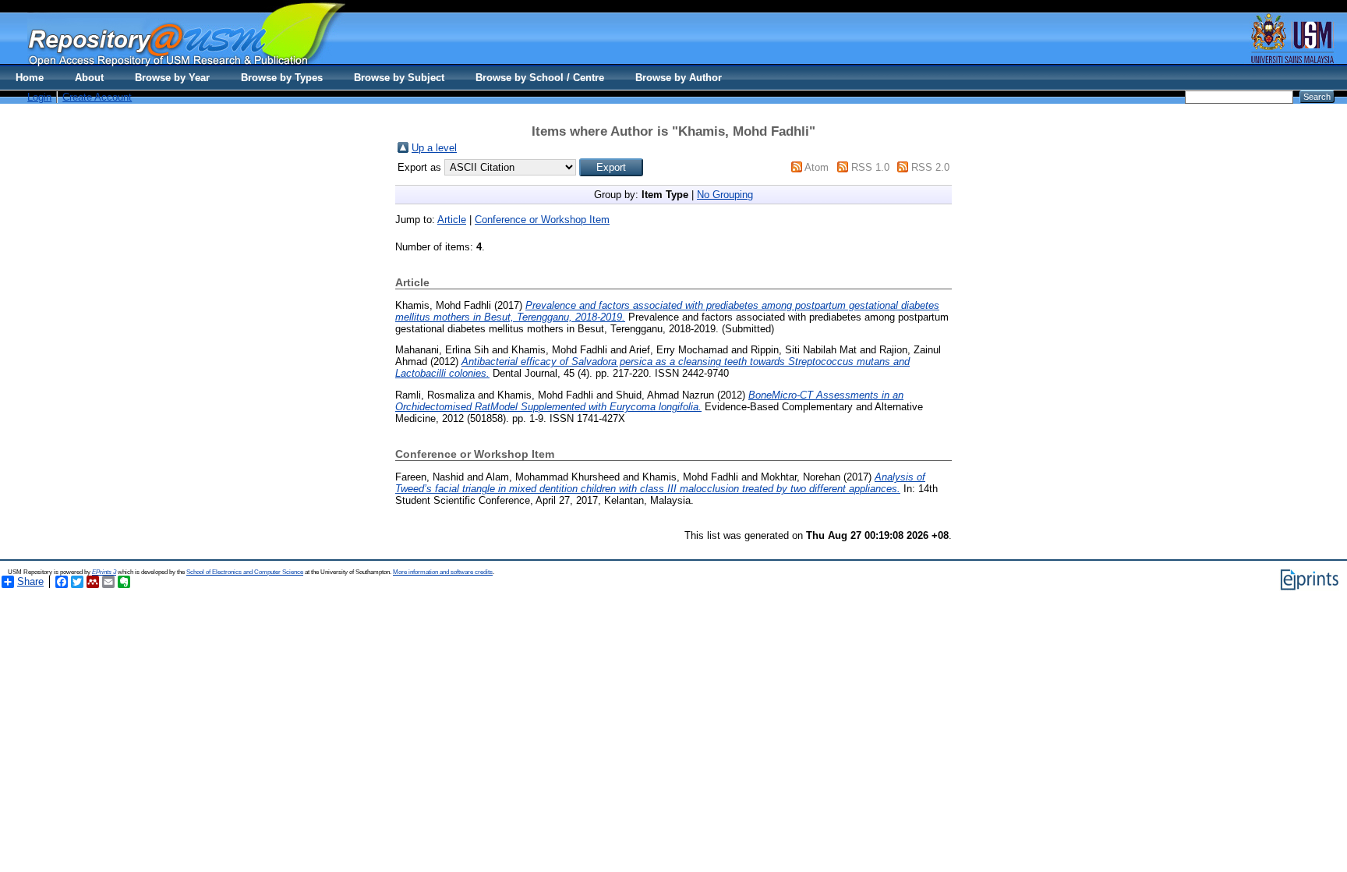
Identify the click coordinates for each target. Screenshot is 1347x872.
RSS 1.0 (870, 167)
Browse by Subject (399, 77)
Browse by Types (282, 77)
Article (451, 219)
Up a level (434, 148)
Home (30, 77)
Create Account (97, 97)
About (89, 77)
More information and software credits (443, 572)
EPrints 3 (104, 572)
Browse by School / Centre (540, 77)
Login (39, 97)
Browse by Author (678, 77)
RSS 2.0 (930, 167)
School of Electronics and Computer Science (244, 572)
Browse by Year (172, 77)
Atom (816, 167)
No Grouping (725, 194)
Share (30, 581)
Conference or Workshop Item (542, 219)
